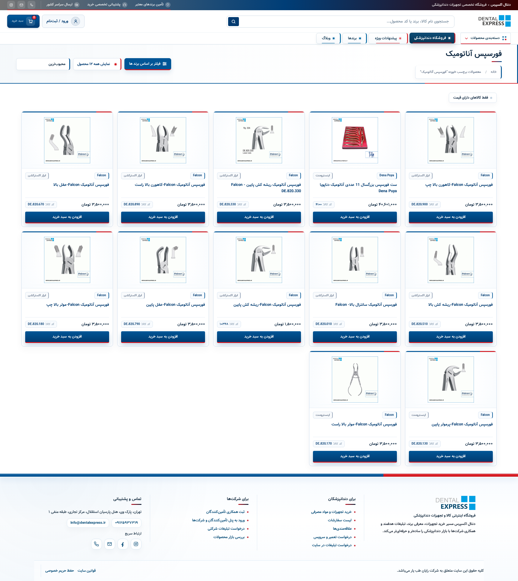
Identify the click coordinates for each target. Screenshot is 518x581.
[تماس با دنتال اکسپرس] (31, 5)
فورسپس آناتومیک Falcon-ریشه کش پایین (267, 305)
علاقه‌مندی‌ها (342, 529)
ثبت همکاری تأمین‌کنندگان (225, 512)
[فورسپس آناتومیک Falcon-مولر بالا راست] (354, 379)
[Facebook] (123, 544)
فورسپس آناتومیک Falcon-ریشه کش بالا (460, 305)
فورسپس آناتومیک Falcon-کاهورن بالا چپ (459, 185)
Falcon (485, 175)
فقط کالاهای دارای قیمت (470, 97)
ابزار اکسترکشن (421, 175)
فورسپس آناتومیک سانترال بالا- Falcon (366, 305)
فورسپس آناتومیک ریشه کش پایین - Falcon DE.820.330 (266, 188)
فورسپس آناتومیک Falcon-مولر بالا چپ (77, 305)
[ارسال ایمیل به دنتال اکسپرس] (21, 5)
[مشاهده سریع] (414, 119)
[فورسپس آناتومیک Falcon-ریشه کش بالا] (450, 259)
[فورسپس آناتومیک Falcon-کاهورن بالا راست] (163, 140)
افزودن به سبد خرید (451, 217)
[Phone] (96, 544)
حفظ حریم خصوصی (59, 571)
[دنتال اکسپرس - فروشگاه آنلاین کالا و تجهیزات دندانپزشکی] (494, 21)
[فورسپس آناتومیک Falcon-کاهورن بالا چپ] (450, 140)
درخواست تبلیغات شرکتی (226, 529)
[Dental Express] (455, 503)
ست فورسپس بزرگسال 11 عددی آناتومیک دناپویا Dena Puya (358, 188)
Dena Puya (387, 175)
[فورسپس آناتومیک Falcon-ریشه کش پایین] (259, 259)
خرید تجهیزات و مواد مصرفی (331, 512)
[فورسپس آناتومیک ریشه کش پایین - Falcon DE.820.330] (259, 140)
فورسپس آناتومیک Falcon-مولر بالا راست (364, 425)
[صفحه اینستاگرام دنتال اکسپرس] (11, 5)
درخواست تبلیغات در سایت (332, 545)
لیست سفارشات (340, 520)
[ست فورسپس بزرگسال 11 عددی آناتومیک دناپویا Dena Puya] (354, 140)
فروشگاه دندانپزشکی (430, 38)
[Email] (109, 544)
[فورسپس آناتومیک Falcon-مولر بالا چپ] (67, 259)
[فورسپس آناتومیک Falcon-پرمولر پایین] (450, 379)
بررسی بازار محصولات (229, 537)
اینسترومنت (323, 175)
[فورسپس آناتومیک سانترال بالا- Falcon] (354, 259)
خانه (493, 72)
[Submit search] (233, 21)
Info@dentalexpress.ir (88, 523)
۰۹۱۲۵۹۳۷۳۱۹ (126, 523)
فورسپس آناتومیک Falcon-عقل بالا (81, 185)
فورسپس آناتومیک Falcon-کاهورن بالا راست (170, 185)
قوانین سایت (87, 571)
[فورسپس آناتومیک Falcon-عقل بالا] (67, 140)
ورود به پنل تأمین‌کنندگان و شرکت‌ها (218, 520)
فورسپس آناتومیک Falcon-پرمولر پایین (462, 425)
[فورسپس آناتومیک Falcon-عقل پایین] (163, 259)
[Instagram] (136, 544)
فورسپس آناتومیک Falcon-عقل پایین (175, 305)
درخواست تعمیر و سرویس (333, 537)
